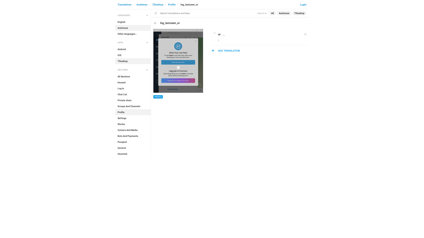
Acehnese (141, 4)
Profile (172, 4)
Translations (125, 4)
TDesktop (157, 4)
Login (303, 4)
